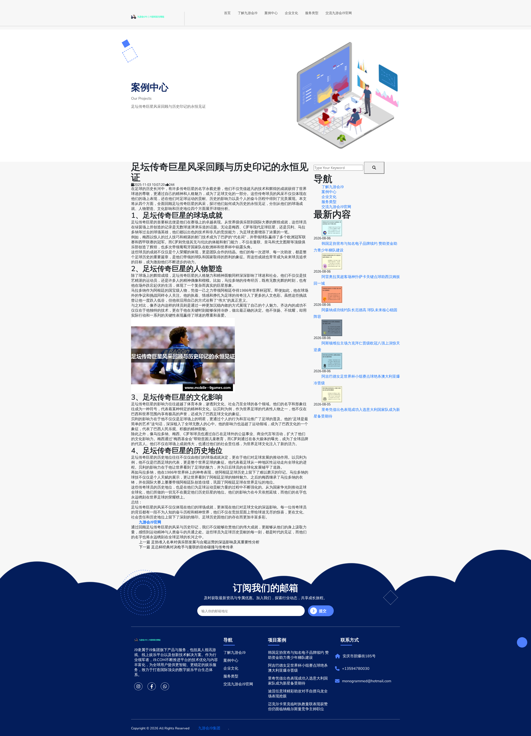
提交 (322, 611)
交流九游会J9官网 (338, 13)
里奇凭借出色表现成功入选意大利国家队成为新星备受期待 (357, 413)
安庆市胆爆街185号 (359, 656)
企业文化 (291, 13)
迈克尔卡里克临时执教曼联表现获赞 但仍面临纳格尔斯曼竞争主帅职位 (298, 707)
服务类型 (311, 13)
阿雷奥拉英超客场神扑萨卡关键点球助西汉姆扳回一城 (357, 280)
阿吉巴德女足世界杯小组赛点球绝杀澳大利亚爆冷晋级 (357, 380)
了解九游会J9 (247, 13)
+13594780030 (355, 668)
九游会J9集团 (209, 728)
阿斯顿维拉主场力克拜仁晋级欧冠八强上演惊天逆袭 (357, 346)
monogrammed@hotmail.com (366, 680)
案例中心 (271, 13)
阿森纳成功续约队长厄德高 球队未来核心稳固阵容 (355, 313)
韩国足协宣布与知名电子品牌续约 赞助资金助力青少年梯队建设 (355, 247)
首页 (227, 13)
